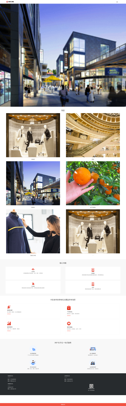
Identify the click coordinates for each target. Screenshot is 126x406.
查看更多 (9, 323)
